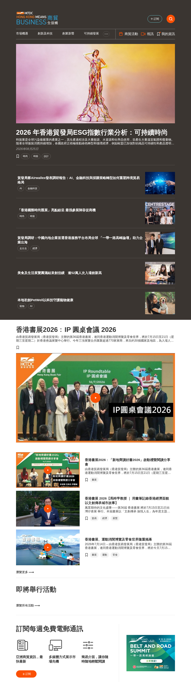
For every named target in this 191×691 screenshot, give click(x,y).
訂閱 (28, 673)
